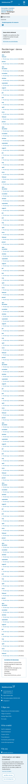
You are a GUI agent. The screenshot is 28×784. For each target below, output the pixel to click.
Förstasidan (4, 8)
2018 (3, 247)
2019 (3, 187)
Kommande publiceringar (7, 739)
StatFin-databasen (6, 729)
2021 (3, 67)
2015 (3, 423)
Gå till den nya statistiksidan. (10, 41)
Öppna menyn (6, 17)
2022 (3, 55)
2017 (3, 302)
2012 (3, 603)
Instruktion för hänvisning (11, 660)
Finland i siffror (5, 734)
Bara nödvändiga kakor (9, 779)
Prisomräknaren (5, 737)
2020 (3, 127)
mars (3, 112)
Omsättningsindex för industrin (10, 22)
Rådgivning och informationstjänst (10, 711)
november (4, 73)
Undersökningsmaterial (7, 742)
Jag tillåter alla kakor (8, 775)
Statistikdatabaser (6, 731)
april (3, 107)
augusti (4, 88)
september (5, 83)
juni (3, 97)
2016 (3, 363)
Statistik (11, 8)
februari (4, 56)
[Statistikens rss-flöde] (3, 25)
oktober (4, 78)
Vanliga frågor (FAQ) (6, 716)
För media (3, 719)
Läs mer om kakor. (6, 771)
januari (4, 61)
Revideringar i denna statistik (10, 59)
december (4, 68)
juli (2, 92)
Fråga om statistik (6, 713)
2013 (3, 543)
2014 (3, 483)
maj (3, 102)
